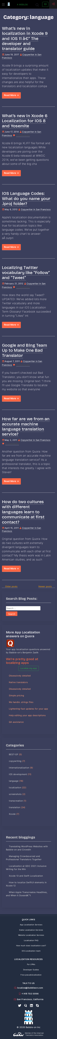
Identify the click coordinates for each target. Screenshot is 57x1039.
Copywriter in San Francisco (36, 209)
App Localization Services (31, 925)
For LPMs (31, 964)
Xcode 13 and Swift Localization (26, 875)
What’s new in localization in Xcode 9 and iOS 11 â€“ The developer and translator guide (25, 38)
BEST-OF (13, 754)
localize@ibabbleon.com (30, 988)
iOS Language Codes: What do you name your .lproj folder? (26, 198)
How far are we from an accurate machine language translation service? (26, 426)
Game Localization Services (31, 930)
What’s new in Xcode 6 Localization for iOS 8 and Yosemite (24, 121)
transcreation (16, 800)
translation (14, 807)
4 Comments (23, 365)
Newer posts (45, 586)
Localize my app (28, 668)
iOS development (18, 774)
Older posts (11, 586)
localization (15, 787)
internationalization (19, 767)
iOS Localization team (31, 951)
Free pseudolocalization (31, 975)
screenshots (15, 794)
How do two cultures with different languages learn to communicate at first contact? (23, 512)
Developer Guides (31, 970)
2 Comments (23, 135)
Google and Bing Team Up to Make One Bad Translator (24, 350)
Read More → (11, 95)
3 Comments (12, 443)
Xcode (12, 814)
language (13, 781)
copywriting (15, 761)
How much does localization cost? (31, 945)
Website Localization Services (31, 935)
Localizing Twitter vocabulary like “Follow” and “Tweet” (26, 272)
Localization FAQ (31, 940)
